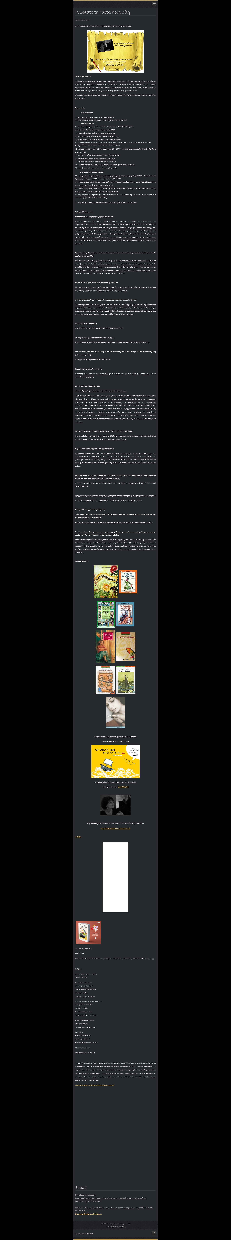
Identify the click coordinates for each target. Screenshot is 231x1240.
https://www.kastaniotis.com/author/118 (115, 828)
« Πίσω (78, 837)
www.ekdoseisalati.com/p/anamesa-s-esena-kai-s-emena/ (94, 1085)
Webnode (122, 1226)
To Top (154, 1233)
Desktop (90, 1233)
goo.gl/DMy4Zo (123, 787)
